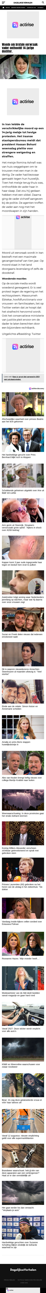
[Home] (3, 7)
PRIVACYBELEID (9, 1280)
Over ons (24, 1283)
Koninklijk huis (31, 7)
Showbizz (40, 7)
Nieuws (8, 7)
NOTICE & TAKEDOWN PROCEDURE (30, 1280)
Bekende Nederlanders (18, 7)
